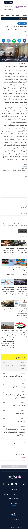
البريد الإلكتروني (23, 207)
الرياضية (15, 519)
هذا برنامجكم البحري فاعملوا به (9, 310)
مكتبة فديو (12, 498)
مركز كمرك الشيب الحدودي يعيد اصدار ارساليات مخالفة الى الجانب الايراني (9, 270)
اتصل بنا (16, 494)
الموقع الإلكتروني (23, 214)
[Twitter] (19, 41)
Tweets (23, 457)
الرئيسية (22, 494)
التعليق (25, 176)
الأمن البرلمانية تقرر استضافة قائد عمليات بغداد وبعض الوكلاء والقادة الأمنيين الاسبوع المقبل (21, 291)
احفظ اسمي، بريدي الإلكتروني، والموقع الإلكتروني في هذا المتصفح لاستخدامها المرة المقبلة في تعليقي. (14, 224)
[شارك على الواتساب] (14, 41)
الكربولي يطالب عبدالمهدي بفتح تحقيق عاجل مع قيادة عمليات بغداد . (8, 251)
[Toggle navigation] (25, 6)
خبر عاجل (6, 494)
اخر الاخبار (22, 23)
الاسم (25, 200)
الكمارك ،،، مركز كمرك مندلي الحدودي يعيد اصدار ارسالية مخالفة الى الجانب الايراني (20, 270)
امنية (11, 494)
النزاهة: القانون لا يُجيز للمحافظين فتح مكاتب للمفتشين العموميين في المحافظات (21, 333)
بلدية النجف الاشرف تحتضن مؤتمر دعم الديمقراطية (22, 250)
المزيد (4, 362)
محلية (17, 498)
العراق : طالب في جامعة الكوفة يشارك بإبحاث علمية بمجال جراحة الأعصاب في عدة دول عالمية (21, 313)
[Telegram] (9, 41)
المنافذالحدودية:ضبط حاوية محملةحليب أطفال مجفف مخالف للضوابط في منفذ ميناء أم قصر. (8, 290)
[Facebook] (24, 41)
